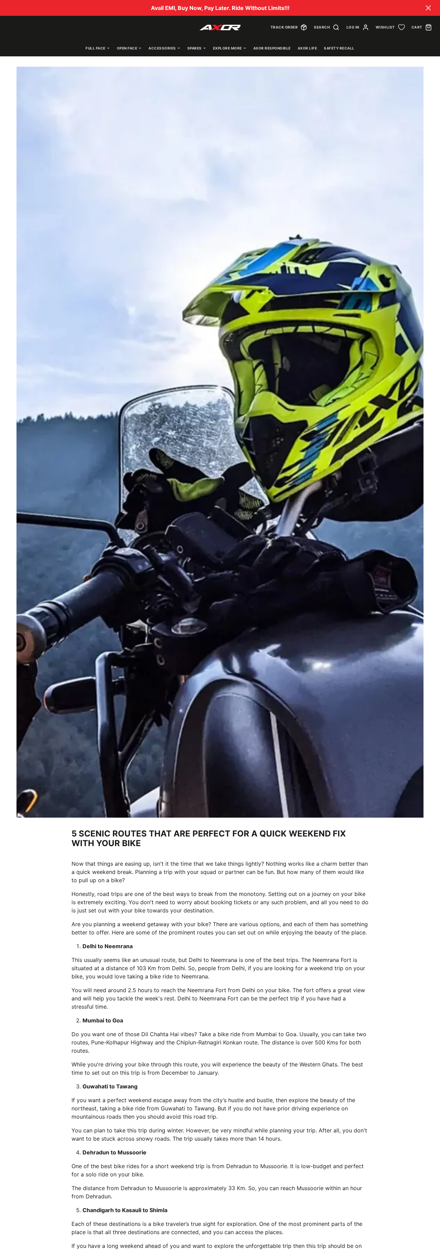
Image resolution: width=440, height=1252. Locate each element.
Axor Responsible (272, 48)
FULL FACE (96, 48)
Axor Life (307, 48)
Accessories (162, 48)
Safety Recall (339, 48)
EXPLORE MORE (227, 48)
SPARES (194, 48)
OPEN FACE (127, 48)
